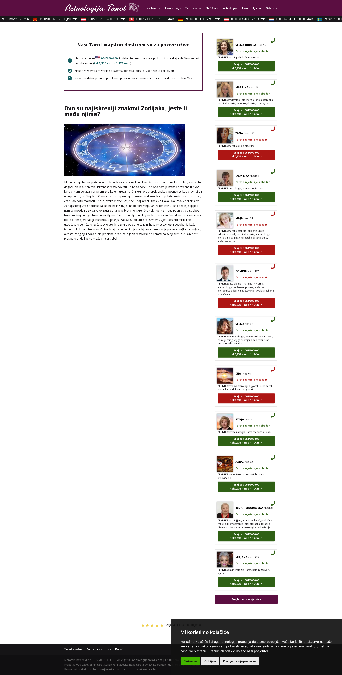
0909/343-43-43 (288, 19)
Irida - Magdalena (249, 500)
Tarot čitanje (173, 8)
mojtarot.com (109, 669)
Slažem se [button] (190, 661)
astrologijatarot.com (147, 660)
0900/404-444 (242, 19)
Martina (242, 80)
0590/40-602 (52, 19)
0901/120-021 (149, 19)
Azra (239, 454)
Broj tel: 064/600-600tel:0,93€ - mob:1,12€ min (246, 59)
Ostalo (270, 8)
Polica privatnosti (98, 649)
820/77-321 (100, 19)
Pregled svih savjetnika (246, 599)
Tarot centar (193, 8)
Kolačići (120, 649)
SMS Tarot (212, 8)
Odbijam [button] (210, 661)
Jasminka (242, 168)
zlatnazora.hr (146, 669)
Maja (239, 211)
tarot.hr (128, 669)
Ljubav (257, 8)
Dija (238, 366)
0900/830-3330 (197, 19)
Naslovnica (153, 8)
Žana (239, 126)
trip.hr (91, 669)
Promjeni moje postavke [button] (239, 661)
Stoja (239, 412)
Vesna (239, 316)
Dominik (241, 264)
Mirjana (241, 550)
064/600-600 (109, 58)
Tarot (245, 8)
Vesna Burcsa (245, 37)
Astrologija (230, 8)
